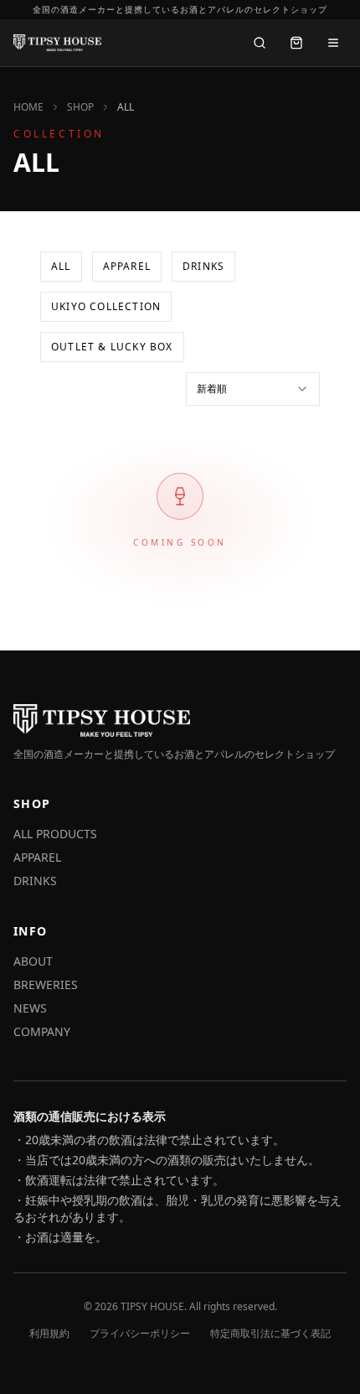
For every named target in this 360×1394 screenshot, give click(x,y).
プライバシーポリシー (140, 1333)
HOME (28, 107)
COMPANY (41, 1031)
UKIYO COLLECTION (106, 306)
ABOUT (33, 961)
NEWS (30, 1008)
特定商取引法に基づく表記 (270, 1333)
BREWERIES (45, 984)
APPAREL (127, 266)
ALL (61, 266)
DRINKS (203, 266)
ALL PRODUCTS (55, 834)
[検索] (259, 42)
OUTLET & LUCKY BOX (112, 346)
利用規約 (49, 1333)
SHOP (80, 107)
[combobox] (253, 389)
